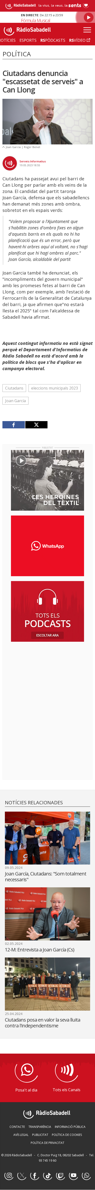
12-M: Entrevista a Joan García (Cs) (39, 949)
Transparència (39, 1127)
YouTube (73, 1176)
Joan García (15, 400)
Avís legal (20, 1135)
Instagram (9, 1176)
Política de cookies (67, 1135)
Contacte (17, 1127)
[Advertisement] (47, 677)
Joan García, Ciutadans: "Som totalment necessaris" (45, 876)
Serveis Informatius (32, 161)
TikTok (47, 1176)
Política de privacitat (47, 1143)
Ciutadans (14, 388)
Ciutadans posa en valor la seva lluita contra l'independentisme (42, 1022)
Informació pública (70, 1127)
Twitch (60, 1176)
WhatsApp (86, 1176)
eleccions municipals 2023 (54, 388)
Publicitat (40, 1135)
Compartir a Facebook (13, 424)
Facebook (34, 1176)
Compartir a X (36, 424)
